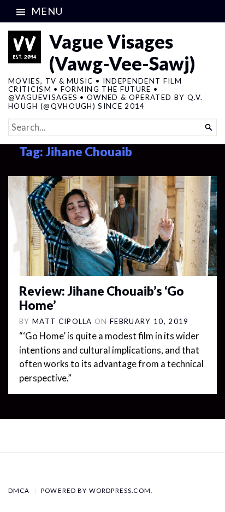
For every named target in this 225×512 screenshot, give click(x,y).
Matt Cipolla (62, 321)
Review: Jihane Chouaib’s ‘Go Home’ (101, 298)
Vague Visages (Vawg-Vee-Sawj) (122, 52)
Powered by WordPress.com (96, 490)
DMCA (19, 490)
